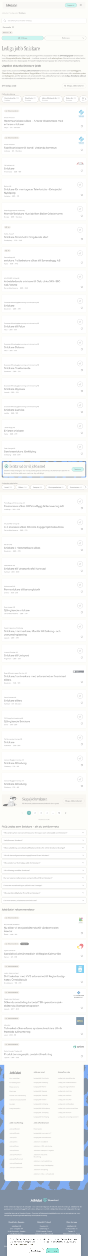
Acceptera (52, 1251)
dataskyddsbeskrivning (23, 1244)
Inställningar (36, 1251)
